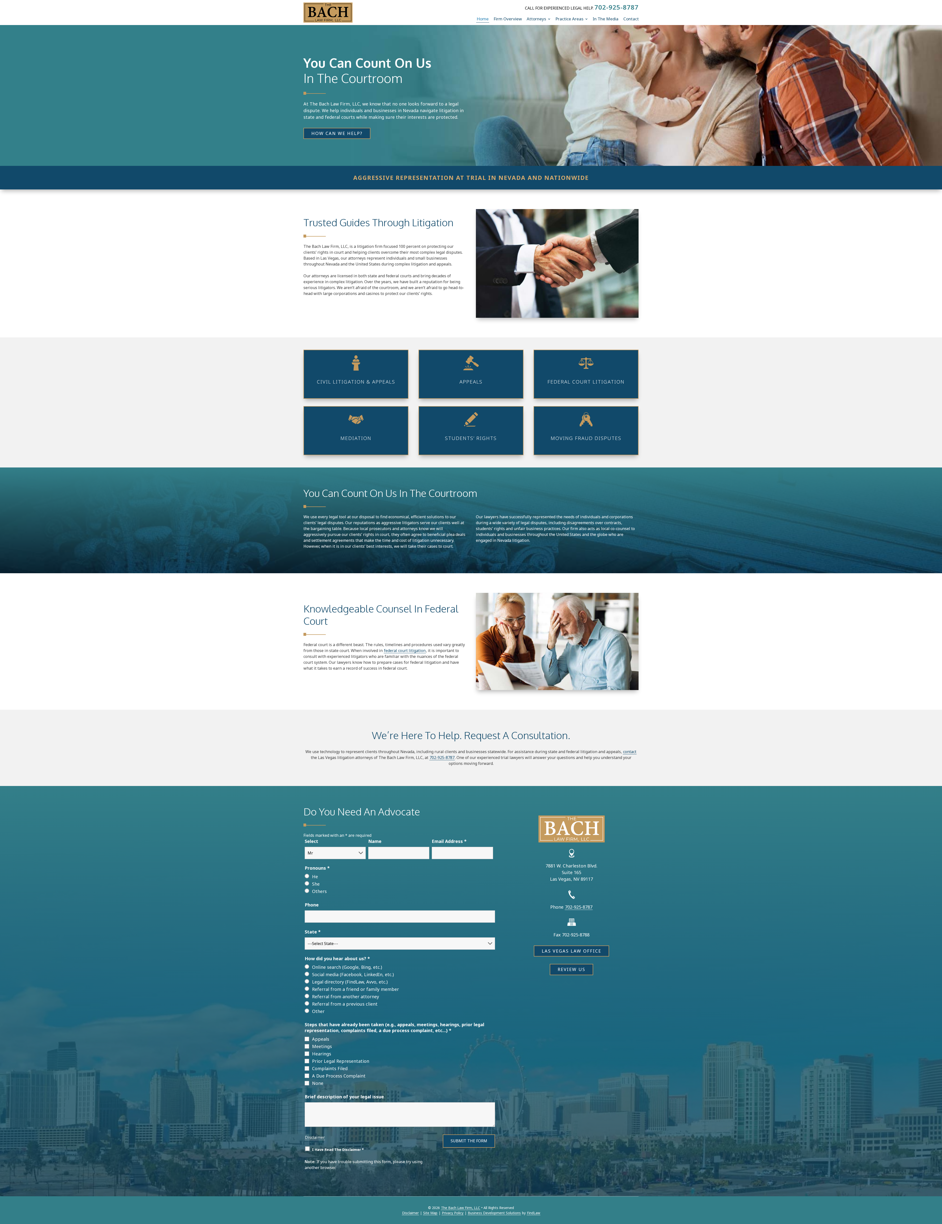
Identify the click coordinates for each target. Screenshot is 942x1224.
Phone (312, 905)
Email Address (449, 841)
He (315, 876)
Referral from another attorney (345, 996)
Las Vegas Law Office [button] (571, 951)
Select (311, 841)
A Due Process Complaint (339, 1076)
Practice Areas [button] (569, 19)
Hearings (321, 1054)
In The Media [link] (605, 19)
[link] (328, 12)
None (317, 1083)
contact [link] (629, 751)
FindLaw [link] (533, 1213)
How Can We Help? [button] (337, 133)
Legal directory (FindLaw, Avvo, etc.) (350, 982)
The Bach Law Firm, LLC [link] (460, 1207)
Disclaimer (315, 1137)
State (313, 932)
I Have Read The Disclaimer (338, 1149)
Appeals (320, 1039)
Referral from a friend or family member (355, 989)
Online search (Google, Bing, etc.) (347, 967)
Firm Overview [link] (508, 19)
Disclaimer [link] (410, 1213)
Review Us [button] (571, 969)
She (316, 884)
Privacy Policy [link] (452, 1213)
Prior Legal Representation (340, 1061)
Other (318, 1011)
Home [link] (483, 19)
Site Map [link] (430, 1213)
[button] (937, 1188)
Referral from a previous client (345, 1004)
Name (374, 841)
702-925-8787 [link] (616, 7)
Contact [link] (631, 19)
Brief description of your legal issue (344, 1097)
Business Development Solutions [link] (494, 1213)
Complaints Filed (330, 1068)
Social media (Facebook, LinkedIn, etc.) (353, 974)
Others (319, 891)
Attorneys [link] (536, 19)
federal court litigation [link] (405, 650)
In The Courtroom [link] (353, 78)
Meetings (322, 1046)
